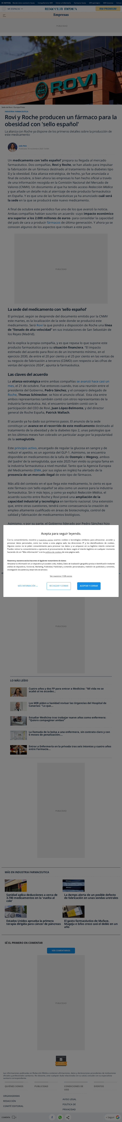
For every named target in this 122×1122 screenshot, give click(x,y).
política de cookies (53, 552)
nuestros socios (46, 539)
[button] (61, 576)
